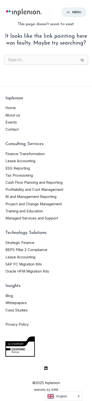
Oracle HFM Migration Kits (27, 271)
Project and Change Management (33, 204)
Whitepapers (16, 303)
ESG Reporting (17, 168)
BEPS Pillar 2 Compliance (26, 250)
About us (12, 115)
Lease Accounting (20, 161)
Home (10, 108)
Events (11, 122)
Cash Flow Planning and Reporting (34, 182)
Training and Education (24, 211)
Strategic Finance (19, 243)
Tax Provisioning (19, 175)
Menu (76, 12)
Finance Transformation (25, 154)
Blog (9, 296)
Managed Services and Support (31, 218)
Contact (12, 129)
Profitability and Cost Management (34, 189)
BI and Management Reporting (30, 197)
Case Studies (16, 310)
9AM (54, 389)
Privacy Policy (17, 324)
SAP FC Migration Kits (23, 264)
